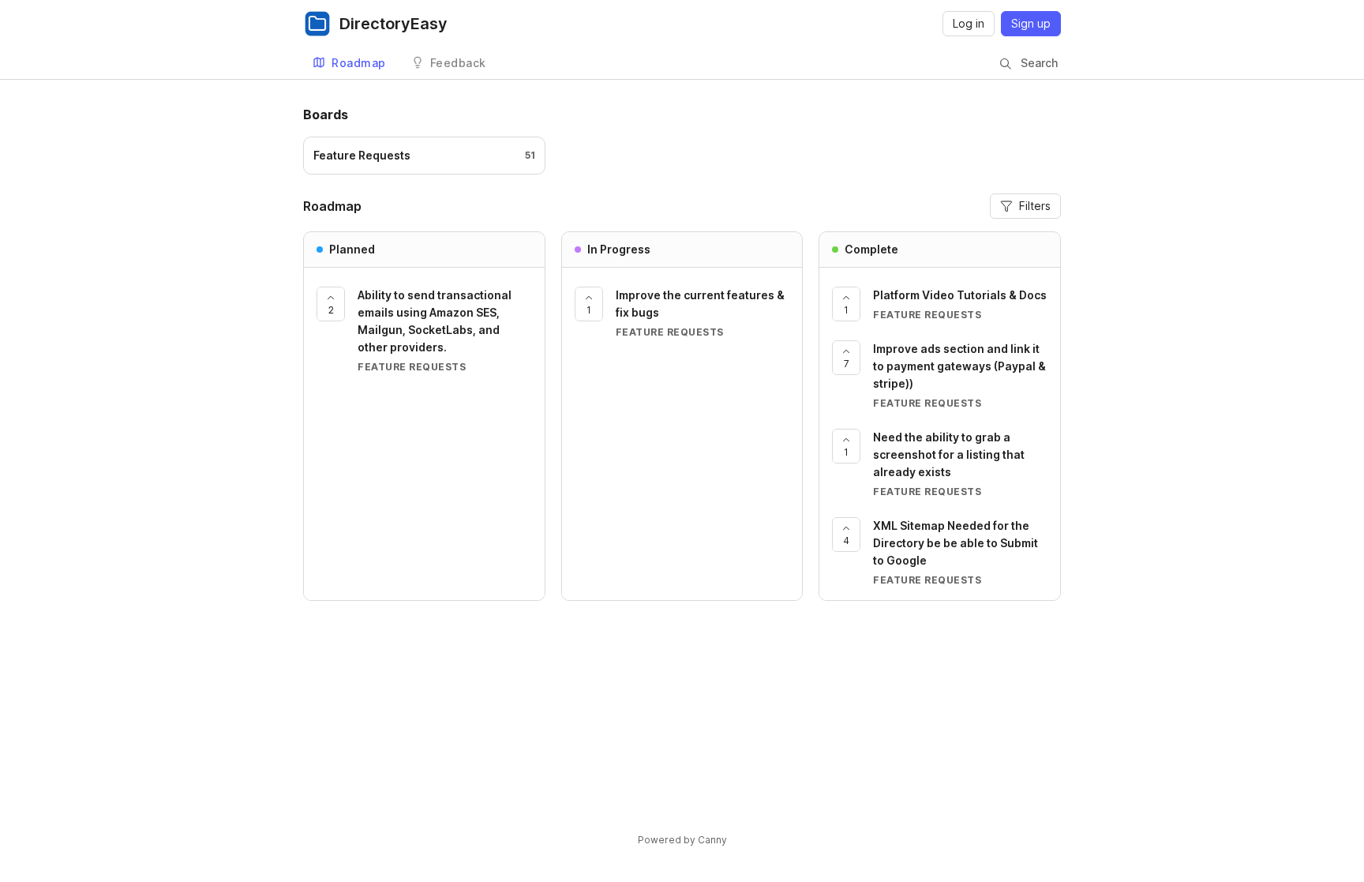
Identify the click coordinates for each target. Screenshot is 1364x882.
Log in (968, 23)
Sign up (1031, 23)
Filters (1035, 205)
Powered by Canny (682, 840)
